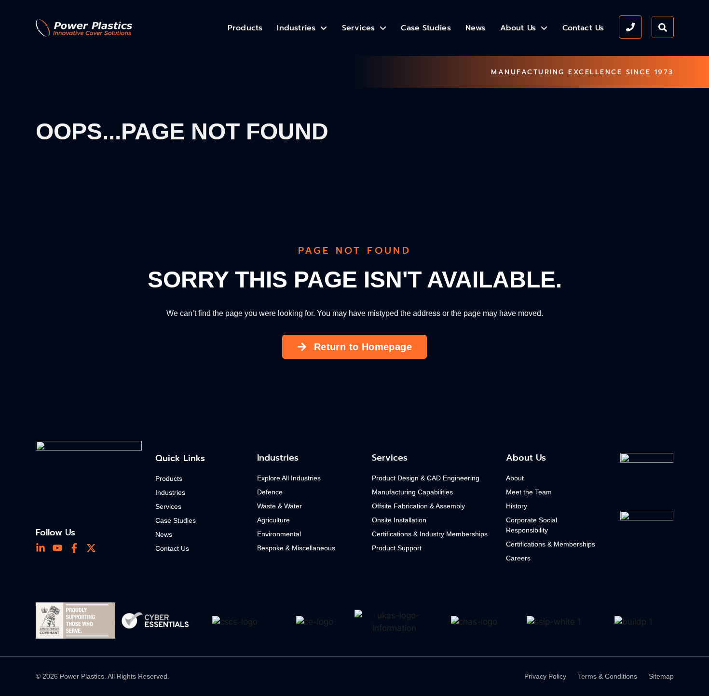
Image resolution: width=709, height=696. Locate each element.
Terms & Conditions (607, 676)
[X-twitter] (91, 548)
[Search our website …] (663, 27)
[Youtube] (57, 548)
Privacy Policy (545, 676)
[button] (49, 622)
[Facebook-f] (74, 548)
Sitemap (661, 676)
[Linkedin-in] (40, 548)
